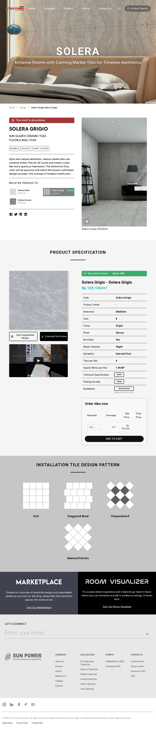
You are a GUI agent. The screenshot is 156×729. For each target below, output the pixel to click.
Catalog (59, 680)
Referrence (60, 676)
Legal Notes (7, 723)
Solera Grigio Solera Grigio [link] (44, 107)
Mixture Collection (89, 669)
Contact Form (137, 661)
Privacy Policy (22, 723)
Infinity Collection (88, 674)
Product (68, 8)
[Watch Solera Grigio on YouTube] (38, 360)
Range (23, 107)
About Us (59, 661)
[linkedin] (25, 214)
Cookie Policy (37, 723)
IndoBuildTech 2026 (115, 661)
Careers (59, 685)
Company (49, 8)
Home (31, 8)
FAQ (133, 676)
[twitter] (16, 214)
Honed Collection (88, 679)
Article (86, 8)
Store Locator (137, 666)
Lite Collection (87, 688)
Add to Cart (114, 438)
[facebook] (11, 214)
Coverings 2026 (113, 666)
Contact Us (105, 8)
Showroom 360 (138, 671)
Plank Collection (88, 684)
